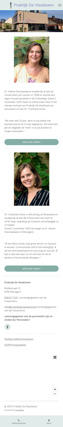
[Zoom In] (55, 389)
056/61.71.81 (11, 297)
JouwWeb (20, 410)
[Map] (31, 375)
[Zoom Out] (55, 394)
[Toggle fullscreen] (55, 357)
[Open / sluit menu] (60, 5)
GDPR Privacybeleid (15, 344)
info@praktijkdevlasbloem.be (20, 307)
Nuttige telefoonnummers (18, 339)
